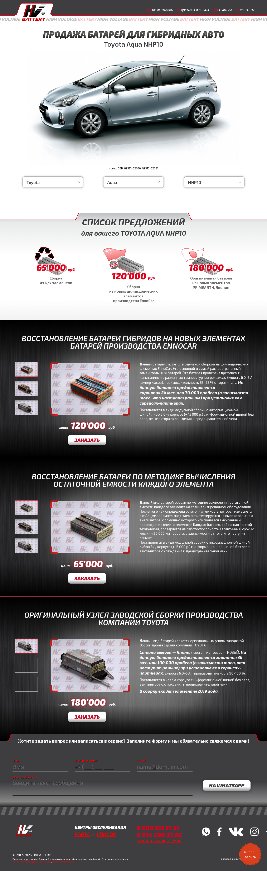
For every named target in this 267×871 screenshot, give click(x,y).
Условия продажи (63, 861)
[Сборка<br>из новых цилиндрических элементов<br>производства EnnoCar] (133, 275)
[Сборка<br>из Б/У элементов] (56, 266)
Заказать (87, 440)
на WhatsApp (226, 785)
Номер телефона (86, 760)
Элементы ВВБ (162, 10)
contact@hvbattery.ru (159, 841)
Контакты (247, 10)
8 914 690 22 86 (159, 835)
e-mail (141, 760)
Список (106, 834)
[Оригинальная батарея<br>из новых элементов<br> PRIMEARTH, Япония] (211, 268)
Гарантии (224, 10)
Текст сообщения (25, 777)
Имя (16, 760)
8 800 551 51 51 (158, 827)
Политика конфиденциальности (31, 861)
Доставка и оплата (195, 10)
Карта (82, 834)
